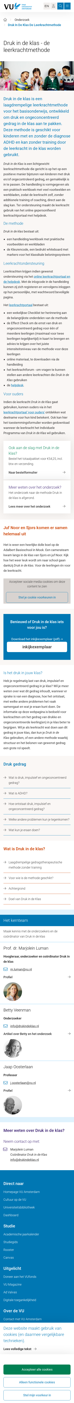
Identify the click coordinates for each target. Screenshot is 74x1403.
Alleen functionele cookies (37, 1382)
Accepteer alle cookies (37, 1369)
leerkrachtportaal (21, 305)
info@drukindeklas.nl (24, 1026)
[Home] (5, 20)
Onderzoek (22, 20)
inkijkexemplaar (37, 647)
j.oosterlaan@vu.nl (23, 1083)
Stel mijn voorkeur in (37, 1395)
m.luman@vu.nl (21, 969)
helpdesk (17, 385)
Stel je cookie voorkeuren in (37, 597)
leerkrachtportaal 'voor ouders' (24, 412)
